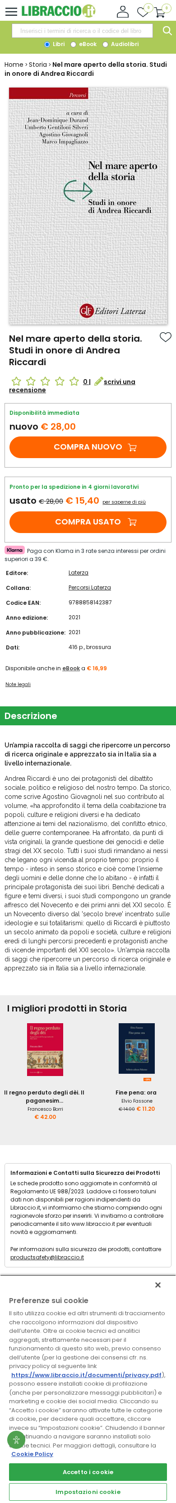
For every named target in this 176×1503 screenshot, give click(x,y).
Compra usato (88, 521)
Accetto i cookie (88, 1472)
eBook (87, 44)
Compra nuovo (88, 446)
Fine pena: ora (136, 1092)
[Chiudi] (158, 1285)
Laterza (78, 572)
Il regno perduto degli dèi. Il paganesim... (44, 1096)
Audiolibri (124, 44)
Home (14, 64)
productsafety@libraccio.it (47, 1257)
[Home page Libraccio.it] (58, 15)
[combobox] (82, 30)
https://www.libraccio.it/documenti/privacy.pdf (86, 1375)
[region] (88, 1389)
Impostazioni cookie (88, 1492)
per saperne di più (124, 502)
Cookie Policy (32, 1454)
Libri (58, 44)
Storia (38, 64)
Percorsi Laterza (90, 587)
